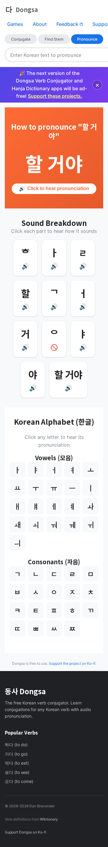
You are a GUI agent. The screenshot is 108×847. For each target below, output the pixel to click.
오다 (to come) (19, 781)
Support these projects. (55, 96)
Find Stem (54, 39)
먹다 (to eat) (17, 762)
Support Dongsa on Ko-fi (25, 832)
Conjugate (21, 39)
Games (15, 24)
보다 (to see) (17, 772)
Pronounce (87, 39)
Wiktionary (48, 819)
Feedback (69, 24)
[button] (25, 258)
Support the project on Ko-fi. (72, 663)
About (40, 24)
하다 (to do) (16, 744)
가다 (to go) (16, 753)
